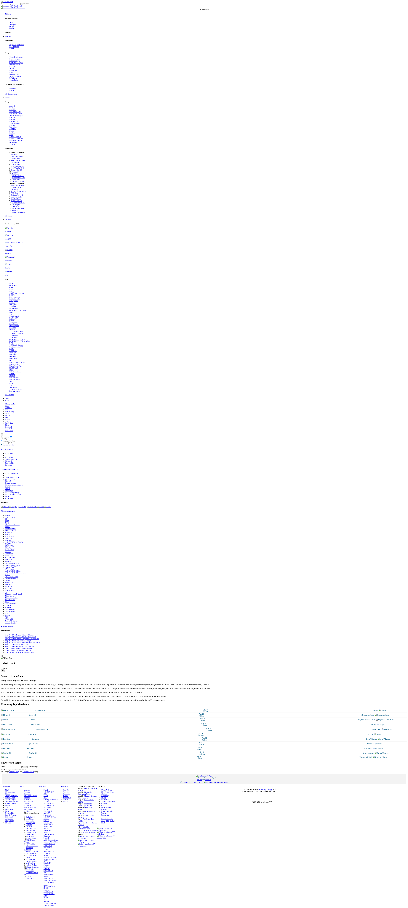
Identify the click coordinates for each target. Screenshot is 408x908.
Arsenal (12, 106)
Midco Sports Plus (15, 366)
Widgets (104, 794)
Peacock (12, 329)
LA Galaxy (15, 206)
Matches (8, 14)
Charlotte (29, 825)
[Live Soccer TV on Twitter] (87, 842)
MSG (11, 370)
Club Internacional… (18, 156)
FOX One (12, 356)
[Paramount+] (32, 507)
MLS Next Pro (14, 368)
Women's (8, 400)
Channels (8, 219)
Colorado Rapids (16, 197)
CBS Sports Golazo (16, 345)
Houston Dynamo (17, 187)
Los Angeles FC (16, 189)
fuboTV (12, 312)
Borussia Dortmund (16, 139)
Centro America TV (16, 347)
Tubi (10, 381)
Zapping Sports (14, 391)
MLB (103, 823)
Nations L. (8, 408)
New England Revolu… (19, 160)
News (7, 398)
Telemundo (13, 322)
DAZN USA (13, 318)
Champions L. (10, 404)
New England (30, 823)
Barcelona (12, 119)
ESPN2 (12, 295)
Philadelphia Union (18, 178)
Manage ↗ (9, 449)
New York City (31, 828)
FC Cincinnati (15, 164)
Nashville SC (15, 155)
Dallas (28, 857)
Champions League (16, 57)
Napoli (11, 131)
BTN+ (11, 343)
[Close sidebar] (2, 656)
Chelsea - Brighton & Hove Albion (87, 797)
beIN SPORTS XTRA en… (49, 852)
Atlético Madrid (14, 123)
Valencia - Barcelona (90, 830)
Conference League (16, 63)
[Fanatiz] (40, 507)
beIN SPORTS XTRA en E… (19, 341)
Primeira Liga (14, 74)
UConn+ (12, 383)
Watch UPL (13, 387)
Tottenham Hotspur (15, 115)
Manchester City (14, 112)
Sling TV (66, 790)
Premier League (14, 65)
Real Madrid (13, 121)
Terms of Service (28, 772)
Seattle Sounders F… (19, 208)
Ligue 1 (12, 72)
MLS (7, 413)
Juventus (12, 125)
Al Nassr (12, 144)
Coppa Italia (13, 80)
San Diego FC (16, 204)
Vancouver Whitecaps (28, 849)
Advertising (105, 796)
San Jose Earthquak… (18, 191)
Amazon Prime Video (16, 333)
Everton (12, 117)
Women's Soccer (106, 790)
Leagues (8, 36)
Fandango (12, 353)
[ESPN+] (47, 507)
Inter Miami (29, 819)
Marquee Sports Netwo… (49, 875)
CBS (11, 287)
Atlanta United (31, 838)
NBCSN (12, 320)
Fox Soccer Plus (14, 297)
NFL (107, 821)
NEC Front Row (15, 372)
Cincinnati (29, 827)
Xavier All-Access (15, 389)
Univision (12, 328)
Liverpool (12, 110)
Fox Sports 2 (13, 305)
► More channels (7, 626)
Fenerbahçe (13, 142)
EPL (6, 417)
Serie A (11, 68)
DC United (15, 174)
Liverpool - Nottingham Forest (85, 793)
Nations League (14, 61)
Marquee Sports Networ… (18, 362)
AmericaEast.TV (15, 335)
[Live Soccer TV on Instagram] (87, 846)
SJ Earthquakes (31, 855)
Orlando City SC (16, 170)
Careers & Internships (108, 801)
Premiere (12, 376)
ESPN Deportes (14, 299)
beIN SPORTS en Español (14, 542)
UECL (7, 410)
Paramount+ (13, 308)
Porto (11, 135)
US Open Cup (14, 47)
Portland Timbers (16, 201)
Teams (7, 98)
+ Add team (9, 453)
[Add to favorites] (2, 671)
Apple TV (12, 306)
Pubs (102, 805)
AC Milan (12, 129)
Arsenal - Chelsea (89, 832)
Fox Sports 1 (13, 301)
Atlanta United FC (18, 176)
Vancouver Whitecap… (19, 185)
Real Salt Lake (16, 199)
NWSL (11, 49)
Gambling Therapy (265, 789)
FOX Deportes (14, 326)
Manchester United (15, 114)
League (6, 441)
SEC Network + (14, 379)
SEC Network (14, 378)
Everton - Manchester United (84, 828)
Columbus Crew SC (18, 181)
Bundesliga (13, 70)
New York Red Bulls (18, 168)
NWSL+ (12, 374)
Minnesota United (32, 867)
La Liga (12, 66)
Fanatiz (11, 283)
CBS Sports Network (16, 293)
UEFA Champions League (14, 485)
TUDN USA (13, 314)
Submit (24, 767)
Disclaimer (104, 800)
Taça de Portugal (15, 76)
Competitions (5, 469)
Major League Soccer (16, 45)
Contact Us (105, 815)
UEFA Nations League (13, 494)
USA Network (14, 316)
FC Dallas (14, 193)
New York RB (30, 830)
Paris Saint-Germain (16, 140)
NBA (103, 821)
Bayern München (15, 137)
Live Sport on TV (107, 819)
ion (10, 360)
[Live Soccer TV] (7, 2)
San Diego (29, 869)
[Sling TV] (13, 507)
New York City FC (17, 166)
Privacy (103, 798)
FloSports (12, 354)
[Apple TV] (22, 507)
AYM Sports (13, 337)
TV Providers (63, 786)
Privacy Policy (14, 772)
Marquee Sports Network (13, 594)
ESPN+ (12, 303)
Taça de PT (9, 429)
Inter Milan (13, 127)
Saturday (12, 26)
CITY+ (11, 349)
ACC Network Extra (16, 331)
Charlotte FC (15, 162)
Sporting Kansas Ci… (19, 212)
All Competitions (11, 94)
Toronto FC (16, 172)
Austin (28, 876)
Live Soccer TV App (108, 792)
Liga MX (12, 90)
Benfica (12, 133)
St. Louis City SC (17, 195)
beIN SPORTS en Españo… (19, 310)
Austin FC (15, 210)
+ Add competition (11, 473)
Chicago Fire (15, 158)
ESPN (11, 289)
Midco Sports (13, 364)
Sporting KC (30, 878)
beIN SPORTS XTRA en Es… (15, 573)
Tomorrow (13, 24)
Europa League (14, 59)
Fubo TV (66, 792)
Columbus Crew (32, 846)
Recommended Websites (106, 808)
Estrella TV (13, 351)
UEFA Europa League (12, 492)
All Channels (9, 395)
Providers (104, 803)
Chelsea (12, 108)
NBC (11, 291)
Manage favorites (8, 445)
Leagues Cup (13, 88)
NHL (112, 821)
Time (13, 441)
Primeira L (8, 427)
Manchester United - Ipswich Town (85, 804)
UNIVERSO (13, 324)
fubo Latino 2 (14, 358)
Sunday (12, 28)
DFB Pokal (13, 78)
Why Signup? (33, 767)
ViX (10, 385)
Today (11, 22)
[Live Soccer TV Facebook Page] (87, 838)
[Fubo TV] (5, 507)
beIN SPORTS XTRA (17, 339)
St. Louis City (30, 859)
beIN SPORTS (14, 285)
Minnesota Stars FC (18, 203)
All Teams (8, 216)
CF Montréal (16, 180)
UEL (7, 406)
